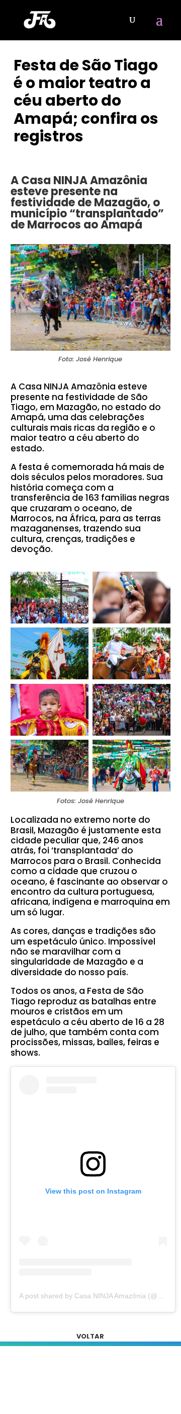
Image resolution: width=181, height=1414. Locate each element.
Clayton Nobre (51, 154)
